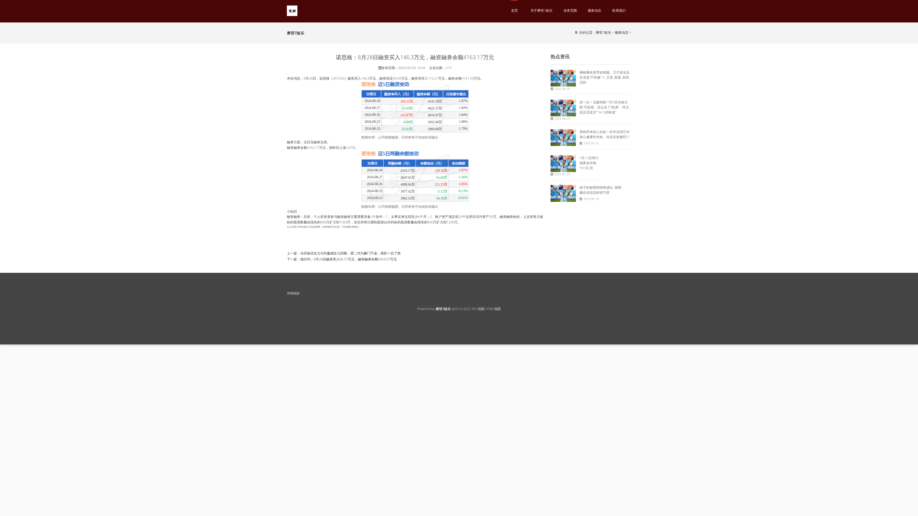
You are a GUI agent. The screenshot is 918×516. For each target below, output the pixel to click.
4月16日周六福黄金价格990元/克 (589, 163)
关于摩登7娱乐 (541, 10)
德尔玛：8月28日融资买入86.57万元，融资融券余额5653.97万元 (348, 259)
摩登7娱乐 (603, 32)
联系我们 (619, 10)
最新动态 (594, 10)
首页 (514, 10)
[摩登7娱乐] (292, 10)
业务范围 (570, 10)
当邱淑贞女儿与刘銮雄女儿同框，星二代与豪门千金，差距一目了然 (350, 253)
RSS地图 (478, 308)
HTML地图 (493, 308)
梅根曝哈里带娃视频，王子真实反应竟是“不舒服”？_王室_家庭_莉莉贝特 (604, 77)
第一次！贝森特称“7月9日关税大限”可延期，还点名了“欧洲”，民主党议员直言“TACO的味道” (604, 107)
